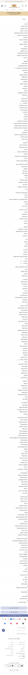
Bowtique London (22, 93)
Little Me (25, 300)
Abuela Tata (24, 28)
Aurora (25, 57)
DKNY (25, 149)
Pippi (26, 451)
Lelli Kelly (24, 288)
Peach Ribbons (23, 433)
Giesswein (24, 214)
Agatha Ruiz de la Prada (20, 33)
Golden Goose (23, 218)
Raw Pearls (24, 482)
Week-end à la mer (21, 587)
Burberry (24, 95)
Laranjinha (24, 284)
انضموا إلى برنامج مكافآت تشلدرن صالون (14, 615)
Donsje (25, 154)
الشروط (12, 651)
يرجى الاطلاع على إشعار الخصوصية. (21, 633)
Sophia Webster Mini (21, 517)
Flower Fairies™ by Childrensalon (18, 199)
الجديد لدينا (21, 9)
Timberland (24, 545)
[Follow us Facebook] (5, 624)
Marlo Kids (24, 317)
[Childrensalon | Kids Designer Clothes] (14, 5)
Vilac (26, 581)
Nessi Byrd (24, 392)
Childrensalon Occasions (20, 128)
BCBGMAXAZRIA (22, 66)
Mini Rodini (24, 341)
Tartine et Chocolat (21, 538)
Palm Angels (23, 420)
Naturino (25, 388)
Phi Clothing (24, 444)
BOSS (25, 90)
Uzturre (25, 571)
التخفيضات (13, 9)
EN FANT (25, 184)
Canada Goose (23, 105)
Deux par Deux (23, 147)
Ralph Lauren (23, 477)
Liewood (25, 293)
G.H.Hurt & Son (23, 210)
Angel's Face (23, 51)
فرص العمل (11, 644)
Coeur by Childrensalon (20, 134)
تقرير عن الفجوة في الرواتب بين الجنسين (20, 654)
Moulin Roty (24, 373)
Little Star (24, 302)
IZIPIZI (25, 246)
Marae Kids (24, 310)
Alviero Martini (23, 40)
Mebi (26, 323)
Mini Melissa (24, 339)
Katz (26, 269)
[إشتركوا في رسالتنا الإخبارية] (3, 630)
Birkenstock (24, 79)
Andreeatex (24, 48)
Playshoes (24, 456)
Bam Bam (24, 63)
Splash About (23, 523)
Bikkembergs (23, 75)
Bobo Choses (23, 84)
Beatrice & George (20, 68)
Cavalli (25, 116)
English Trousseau (22, 187)
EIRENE (25, 169)
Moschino (24, 371)
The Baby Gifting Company (19, 541)
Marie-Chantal (23, 314)
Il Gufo (25, 241)
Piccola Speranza (22, 447)
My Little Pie (24, 377)
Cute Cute (24, 139)
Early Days (24, 166)
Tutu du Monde (23, 563)
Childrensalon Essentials (20, 123)
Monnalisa (24, 366)
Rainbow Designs (22, 475)
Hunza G (25, 236)
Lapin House (24, 282)
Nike (26, 397)
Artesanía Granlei (22, 53)
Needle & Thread (22, 390)
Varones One (23, 575)
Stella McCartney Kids (21, 526)
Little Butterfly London (21, 297)
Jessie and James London (20, 256)
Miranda (25, 353)
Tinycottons (24, 547)
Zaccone (24, 596)
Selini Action (24, 501)
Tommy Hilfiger (23, 554)
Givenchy (24, 216)
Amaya (25, 42)
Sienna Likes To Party (21, 508)
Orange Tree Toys (22, 409)
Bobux (25, 86)
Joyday (24, 261)
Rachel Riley (24, 473)
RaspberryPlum (23, 479)
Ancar (25, 46)
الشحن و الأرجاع (21, 642)
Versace (25, 579)
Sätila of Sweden (22, 535)
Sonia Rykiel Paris (22, 514)
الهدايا (12, 642)
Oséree (25, 414)
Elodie (25, 175)
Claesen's (24, 132)
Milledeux (24, 332)
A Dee (25, 24)
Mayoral (25, 319)
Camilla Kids (24, 101)
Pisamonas (24, 453)
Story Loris (24, 530)
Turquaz (25, 559)
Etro (26, 189)
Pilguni (25, 449)
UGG (26, 569)
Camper (23, 103)
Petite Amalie (23, 442)
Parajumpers (23, 424)
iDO (26, 239)
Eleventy (25, 171)
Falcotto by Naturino (21, 192)
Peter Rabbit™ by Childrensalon (18, 438)
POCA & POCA (23, 458)
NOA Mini (24, 399)
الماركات (6, 9)
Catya (25, 114)
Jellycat (25, 254)
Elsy (26, 178)
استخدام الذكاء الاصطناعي (9, 649)
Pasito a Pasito (23, 426)
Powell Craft (23, 462)
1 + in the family (23, 602)
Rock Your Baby (23, 491)
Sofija (25, 512)
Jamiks (25, 252)
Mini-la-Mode (23, 346)
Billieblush (24, 77)
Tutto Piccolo (23, 561)
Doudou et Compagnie (21, 156)
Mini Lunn (24, 337)
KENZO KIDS (24, 271)
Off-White (24, 403)
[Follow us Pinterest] (17, 624)
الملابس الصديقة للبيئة (12, 638)
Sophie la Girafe (23, 519)
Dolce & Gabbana (22, 152)
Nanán (25, 383)
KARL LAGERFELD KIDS (21, 267)
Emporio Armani (22, 182)
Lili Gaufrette (23, 295)
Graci (25, 221)
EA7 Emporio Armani (21, 164)
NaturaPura (24, 385)
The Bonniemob (23, 543)
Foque (25, 201)
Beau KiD (25, 70)
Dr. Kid (25, 158)
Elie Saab (24, 173)
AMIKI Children (23, 44)
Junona (23, 263)
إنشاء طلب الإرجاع (21, 644)
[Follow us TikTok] (23, 624)
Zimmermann (23, 598)
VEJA (26, 577)
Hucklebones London (21, 231)
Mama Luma (24, 305)
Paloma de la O (23, 422)
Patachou (24, 429)
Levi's (26, 291)
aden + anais (23, 31)
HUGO (25, 233)
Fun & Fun (24, 206)
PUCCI (25, 467)
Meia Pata (24, 326)
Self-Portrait (23, 499)
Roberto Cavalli (23, 486)
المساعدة (11, 653)
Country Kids (23, 137)
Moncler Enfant (23, 364)
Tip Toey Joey (23, 550)
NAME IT (25, 381)
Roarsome (24, 484)
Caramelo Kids (23, 107)
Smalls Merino (23, 510)
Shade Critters (23, 505)
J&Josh (25, 250)
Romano (25, 493)
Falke (25, 195)
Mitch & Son (24, 357)
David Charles (23, 145)
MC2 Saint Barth (22, 321)
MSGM (25, 375)
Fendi (25, 197)
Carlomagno (23, 110)
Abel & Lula (24, 26)
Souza (25, 521)
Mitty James (22, 359)
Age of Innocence (22, 35)
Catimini (25, 112)
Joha (26, 259)
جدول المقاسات (22, 651)
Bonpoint (24, 88)
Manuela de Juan (22, 308)
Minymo (25, 350)
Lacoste (25, 279)
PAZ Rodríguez (23, 431)
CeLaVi (25, 119)
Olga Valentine (23, 407)
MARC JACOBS (23, 312)
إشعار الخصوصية (10, 646)
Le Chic (25, 286)
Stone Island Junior (22, 528)
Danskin (25, 143)
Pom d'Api (24, 460)
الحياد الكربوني (21, 656)
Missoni (25, 355)
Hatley (25, 227)
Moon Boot (24, 368)
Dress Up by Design (22, 161)
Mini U (25, 344)
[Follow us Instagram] (11, 624)
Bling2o (25, 81)
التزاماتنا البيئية (22, 658)
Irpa (26, 244)
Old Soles (24, 405)
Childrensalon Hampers (20, 125)
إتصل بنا (23, 646)
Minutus (25, 348)
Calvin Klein (24, 98)
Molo (26, 362)
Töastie (25, 565)
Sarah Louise (23, 497)
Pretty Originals (23, 465)
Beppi (25, 72)
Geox (25, 212)
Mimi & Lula (24, 335)
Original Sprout (23, 411)
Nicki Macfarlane (22, 394)
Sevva (25, 503)
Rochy (25, 488)
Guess (25, 223)
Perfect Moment (22, 435)
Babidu (25, 61)
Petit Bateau (23, 440)
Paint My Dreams (22, 417)
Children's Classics (22, 121)
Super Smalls (23, 532)
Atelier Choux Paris (22, 55)
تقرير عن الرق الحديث (9, 655)
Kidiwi (25, 273)
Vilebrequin (24, 584)
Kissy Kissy (24, 276)
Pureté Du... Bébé (22, 469)
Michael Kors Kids (22, 330)
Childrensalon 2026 (14, 670)
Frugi (26, 204)
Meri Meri (24, 328)
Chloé (25, 130)
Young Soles (24, 592)
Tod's (25, 552)
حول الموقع (22, 649)
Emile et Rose (23, 180)
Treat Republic (23, 556)
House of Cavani (22, 229)
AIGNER (25, 37)
